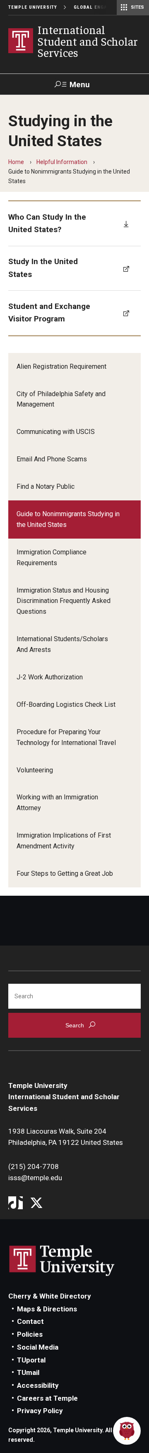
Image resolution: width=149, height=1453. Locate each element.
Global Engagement (100, 7)
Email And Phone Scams (52, 459)
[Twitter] (36, 1203)
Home (16, 162)
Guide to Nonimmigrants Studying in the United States (68, 519)
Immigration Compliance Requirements (52, 557)
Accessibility (38, 1385)
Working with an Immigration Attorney (57, 802)
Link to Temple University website (62, 1260)
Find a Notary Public (45, 486)
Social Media (37, 1347)
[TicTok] (15, 1203)
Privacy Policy (40, 1410)
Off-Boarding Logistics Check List (66, 704)
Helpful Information (61, 162)
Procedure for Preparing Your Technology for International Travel (66, 737)
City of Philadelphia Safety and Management (61, 399)
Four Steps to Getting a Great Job (65, 873)
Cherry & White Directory (49, 1296)
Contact (30, 1321)
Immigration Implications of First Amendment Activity (64, 840)
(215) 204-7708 (33, 1166)
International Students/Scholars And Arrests (62, 644)
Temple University (32, 7)
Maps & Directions (47, 1309)
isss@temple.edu (35, 1178)
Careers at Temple (47, 1398)
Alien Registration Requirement (61, 366)
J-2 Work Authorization (50, 677)
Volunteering (35, 770)
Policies (30, 1334)
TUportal (31, 1360)
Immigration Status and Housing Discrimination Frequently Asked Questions (64, 601)
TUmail (28, 1372)
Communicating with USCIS (56, 432)
